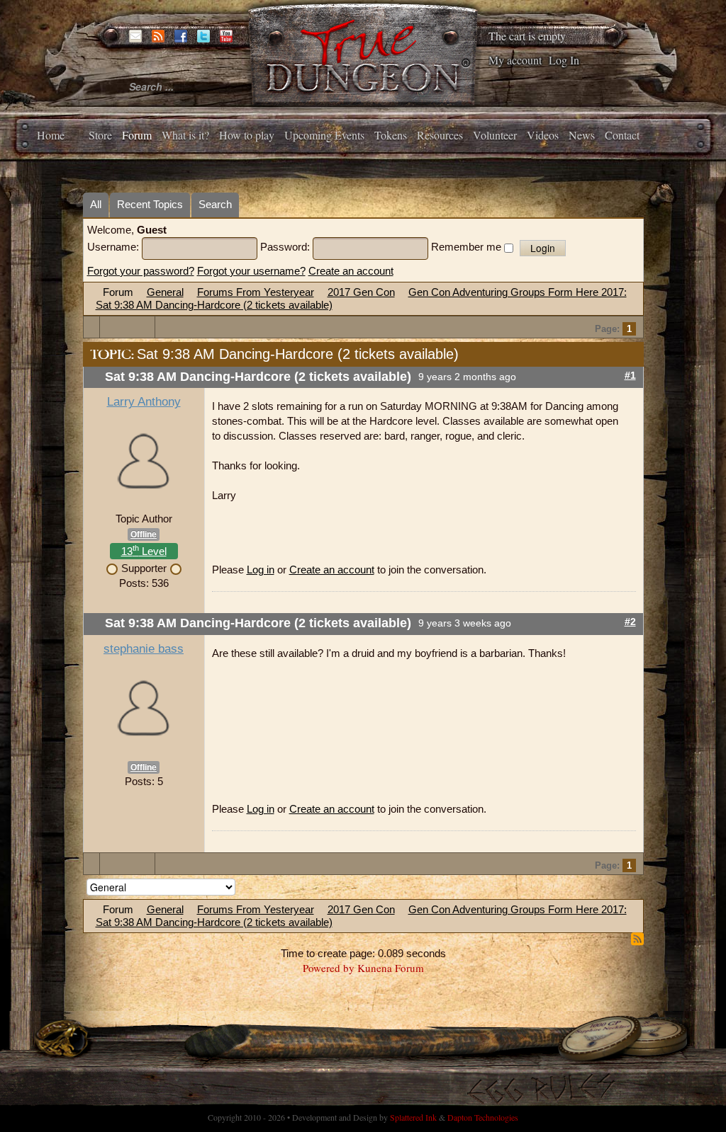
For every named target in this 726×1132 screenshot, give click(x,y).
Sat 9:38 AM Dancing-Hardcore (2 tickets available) (214, 305)
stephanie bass (144, 649)
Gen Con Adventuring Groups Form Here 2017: (517, 292)
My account (515, 59)
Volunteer (495, 134)
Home (51, 134)
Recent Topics (150, 204)
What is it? (185, 134)
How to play (246, 134)
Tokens (390, 134)
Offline (143, 534)
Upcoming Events (324, 134)
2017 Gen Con (361, 292)
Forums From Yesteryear (255, 292)
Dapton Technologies (482, 1117)
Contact (622, 134)
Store (100, 134)
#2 (630, 622)
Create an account (350, 271)
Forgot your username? (251, 271)
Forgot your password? (140, 271)
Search (215, 204)
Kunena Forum (390, 968)
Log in (260, 570)
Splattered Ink (413, 1117)
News (582, 134)
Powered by (328, 968)
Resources (440, 134)
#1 (630, 375)
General (165, 292)
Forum (137, 134)
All (95, 204)
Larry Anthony (144, 401)
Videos (543, 134)
